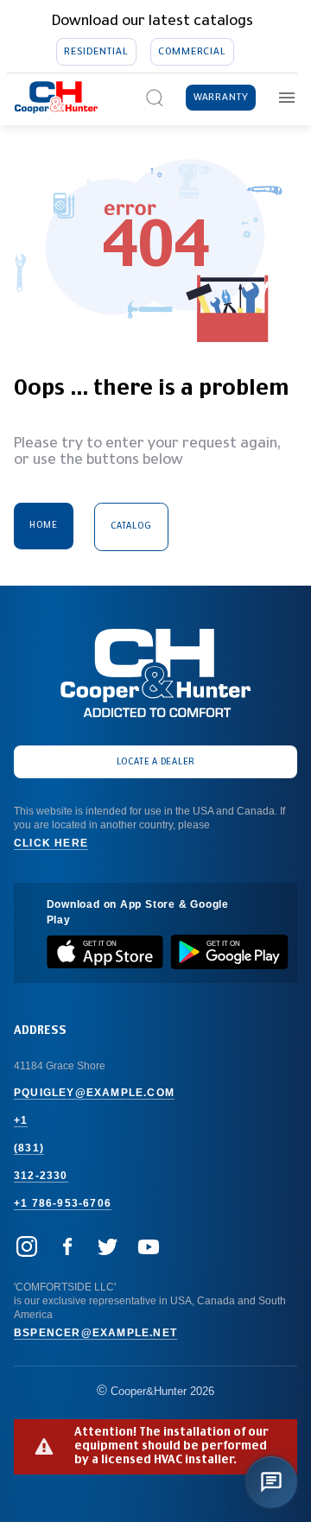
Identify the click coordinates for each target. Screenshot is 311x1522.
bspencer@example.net (95, 1333)
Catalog (131, 526)
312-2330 (41, 1176)
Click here (51, 843)
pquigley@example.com (94, 1093)
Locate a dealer (156, 762)
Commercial (191, 51)
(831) (29, 1148)
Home (43, 525)
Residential (96, 51)
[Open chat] (271, 1482)
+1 (21, 1120)
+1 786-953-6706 (62, 1203)
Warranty (221, 97)
